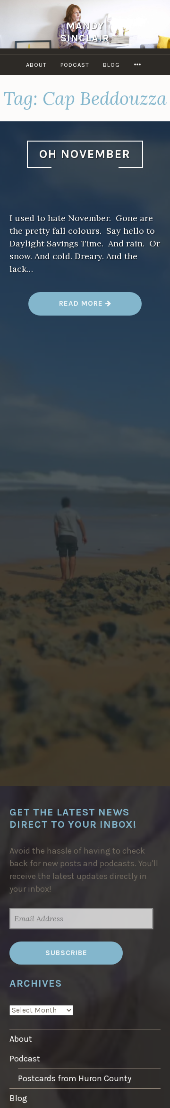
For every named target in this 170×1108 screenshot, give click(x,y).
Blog (111, 64)
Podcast (74, 64)
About (36, 64)
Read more (85, 307)
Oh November (85, 154)
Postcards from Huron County (74, 1078)
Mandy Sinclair (85, 32)
